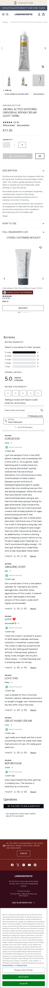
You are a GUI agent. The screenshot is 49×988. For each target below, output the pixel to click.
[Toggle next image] (45, 48)
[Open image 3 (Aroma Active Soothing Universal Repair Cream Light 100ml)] (38, 80)
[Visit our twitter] (18, 865)
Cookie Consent (23, 891)
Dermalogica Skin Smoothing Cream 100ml (22, 288)
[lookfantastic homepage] (24, 14)
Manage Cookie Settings (24, 970)
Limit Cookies (24, 977)
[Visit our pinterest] (35, 865)
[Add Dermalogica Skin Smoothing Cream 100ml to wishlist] (40, 247)
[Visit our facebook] (12, 865)
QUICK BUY (23, 308)
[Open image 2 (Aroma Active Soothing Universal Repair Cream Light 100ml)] (24, 80)
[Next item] (43, 279)
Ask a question (23, 125)
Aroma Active (12, 105)
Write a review (9, 125)
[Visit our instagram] (24, 865)
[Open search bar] (7, 14)
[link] (39, 14)
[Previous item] (4, 279)
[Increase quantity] (22, 145)
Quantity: (8, 140)
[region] (23, 948)
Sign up (23, 853)
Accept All (23, 983)
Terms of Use (22, 965)
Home (5, 22)
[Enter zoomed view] (43, 66)
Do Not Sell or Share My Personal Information (23, 895)
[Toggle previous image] (2, 48)
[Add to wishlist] (39, 156)
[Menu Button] (2, 14)
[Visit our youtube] (29, 865)
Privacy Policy (7, 965)
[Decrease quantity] (6, 145)
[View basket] (43, 14)
